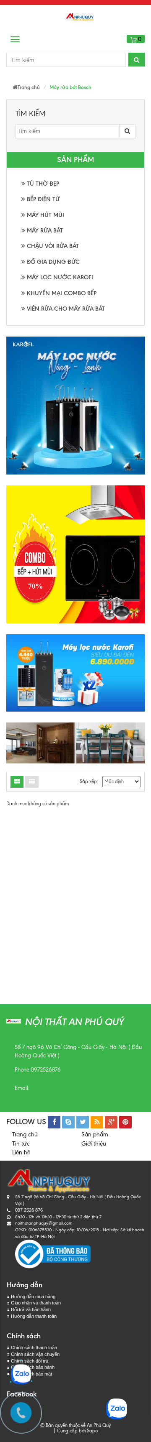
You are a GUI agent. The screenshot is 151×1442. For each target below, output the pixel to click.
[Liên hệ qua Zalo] (20, 1374)
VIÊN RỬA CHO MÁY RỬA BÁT (65, 308)
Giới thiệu (93, 1143)
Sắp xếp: (89, 781)
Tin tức (21, 1143)
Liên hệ (21, 1152)
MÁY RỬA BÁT (44, 230)
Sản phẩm (94, 1134)
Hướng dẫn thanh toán (34, 1316)
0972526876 (46, 1070)
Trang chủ (25, 1134)
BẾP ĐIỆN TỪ (42, 199)
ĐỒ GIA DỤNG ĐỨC (52, 261)
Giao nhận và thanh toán (36, 1302)
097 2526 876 (29, 1209)
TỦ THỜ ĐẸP (42, 183)
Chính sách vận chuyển (35, 1354)
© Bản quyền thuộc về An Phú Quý (75, 1425)
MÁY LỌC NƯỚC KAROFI (59, 277)
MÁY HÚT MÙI (44, 215)
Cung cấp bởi (70, 1431)
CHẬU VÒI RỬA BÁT (52, 246)
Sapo (92, 1431)
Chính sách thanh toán (34, 1347)
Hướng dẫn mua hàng (33, 1296)
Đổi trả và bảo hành (31, 1309)
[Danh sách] (16, 782)
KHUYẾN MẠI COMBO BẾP (60, 293)
